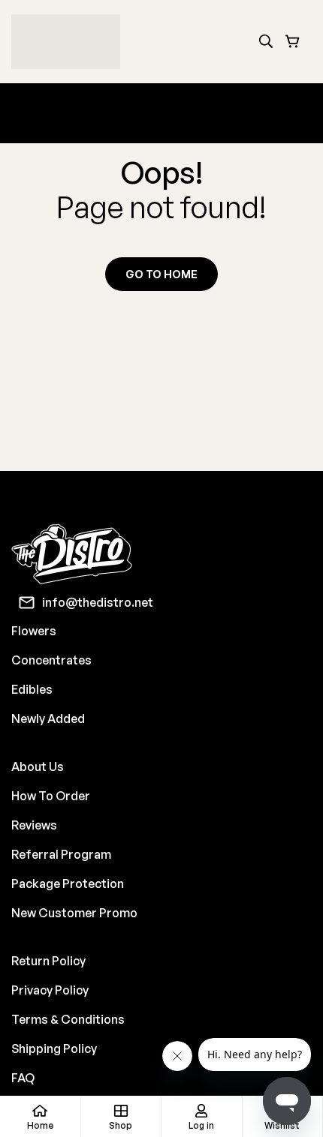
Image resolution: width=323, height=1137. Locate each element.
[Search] (265, 41)
